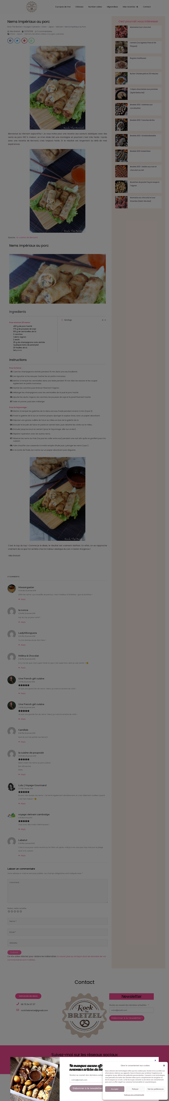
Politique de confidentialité (134, 1095)
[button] (164, 1065)
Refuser (135, 1089)
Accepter (114, 1089)
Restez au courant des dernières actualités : (89, 1075)
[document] (84, 550)
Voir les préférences (156, 1089)
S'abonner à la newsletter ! (88, 1088)
